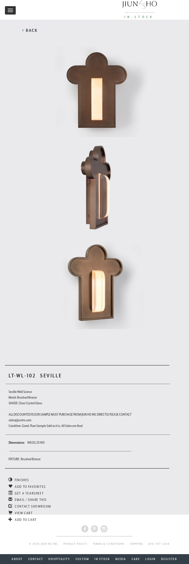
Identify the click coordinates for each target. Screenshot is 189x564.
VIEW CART (23, 513)
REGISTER (169, 559)
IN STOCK (102, 559)
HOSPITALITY (59, 559)
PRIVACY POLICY (75, 544)
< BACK (30, 30)
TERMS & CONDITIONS (109, 544)
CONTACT (35, 559)
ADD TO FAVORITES (30, 487)
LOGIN (150, 559)
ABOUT (17, 559)
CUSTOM (82, 559)
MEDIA (120, 559)
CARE (136, 559)
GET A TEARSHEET (29, 493)
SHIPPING (136, 544)
